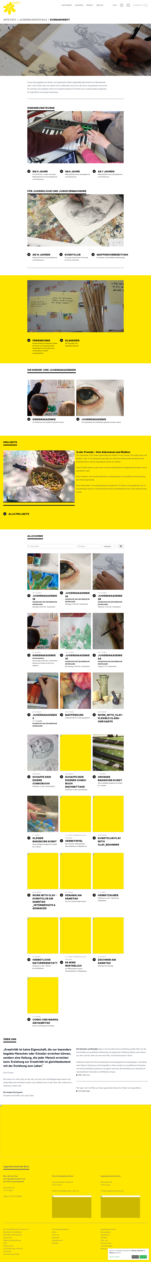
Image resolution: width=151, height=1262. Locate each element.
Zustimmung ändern (11, 1254)
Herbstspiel (74, 840)
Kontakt (55, 1243)
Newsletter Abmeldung (12, 1235)
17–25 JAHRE (37, 721)
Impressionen (57, 1240)
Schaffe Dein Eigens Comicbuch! (41, 780)
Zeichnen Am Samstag (105, 966)
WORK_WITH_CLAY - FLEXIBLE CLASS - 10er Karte (110, 718)
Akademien (79, 5)
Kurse (54, 1232)
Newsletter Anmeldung (12, 1232)
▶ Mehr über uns (83, 1075)
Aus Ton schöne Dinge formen (75, 901)
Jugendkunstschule (33, 19)
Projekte (89, 5)
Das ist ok (143, 1257)
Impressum (7, 1237)
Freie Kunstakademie (60, 1229)
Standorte (7, 1251)
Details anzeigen (114, 1257)
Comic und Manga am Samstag (43, 1026)
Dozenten (56, 1237)
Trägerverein (8, 1246)
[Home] (11, 8)
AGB (5, 1243)
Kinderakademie (44, 655)
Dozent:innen (106, 1243)
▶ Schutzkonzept (83, 1091)
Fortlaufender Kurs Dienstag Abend (77, 718)
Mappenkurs (74, 714)
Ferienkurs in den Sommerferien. (43, 786)
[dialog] (128, 1254)
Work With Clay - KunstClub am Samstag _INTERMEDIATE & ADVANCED (44, 902)
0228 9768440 (16, 1196)
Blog (115, 5)
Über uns (99, 5)
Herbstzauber (108, 895)
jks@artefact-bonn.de (115, 1191)
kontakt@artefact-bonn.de (68, 1191)
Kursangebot (67, 5)
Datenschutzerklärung (12, 1240)
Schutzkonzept (106, 1246)
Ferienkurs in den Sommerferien (76, 790)
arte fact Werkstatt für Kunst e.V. (16, 1229)
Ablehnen (135, 1257)
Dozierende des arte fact (13, 1248)
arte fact (9, 19)
